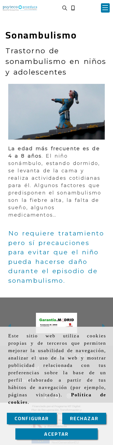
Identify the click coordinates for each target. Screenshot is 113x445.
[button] (105, 8)
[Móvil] (73, 8)
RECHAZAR (84, 418)
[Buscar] (64, 8)
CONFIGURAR (32, 418)
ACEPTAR (56, 433)
